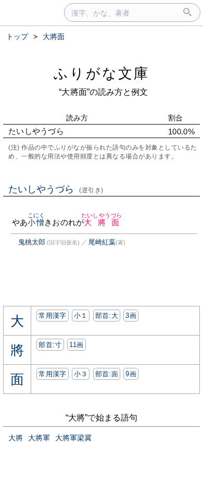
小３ (81, 374)
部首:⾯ (106, 374)
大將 (15, 438)
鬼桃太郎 (31, 242)
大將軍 (39, 438)
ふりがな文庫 (101, 73)
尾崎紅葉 (102, 242)
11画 (76, 345)
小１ (81, 315)
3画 (130, 315)
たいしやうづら (56, 189)
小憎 (36, 222)
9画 (130, 374)
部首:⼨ (50, 345)
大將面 (101, 222)
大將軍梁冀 (73, 438)
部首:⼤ (106, 315)
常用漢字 (52, 315)
